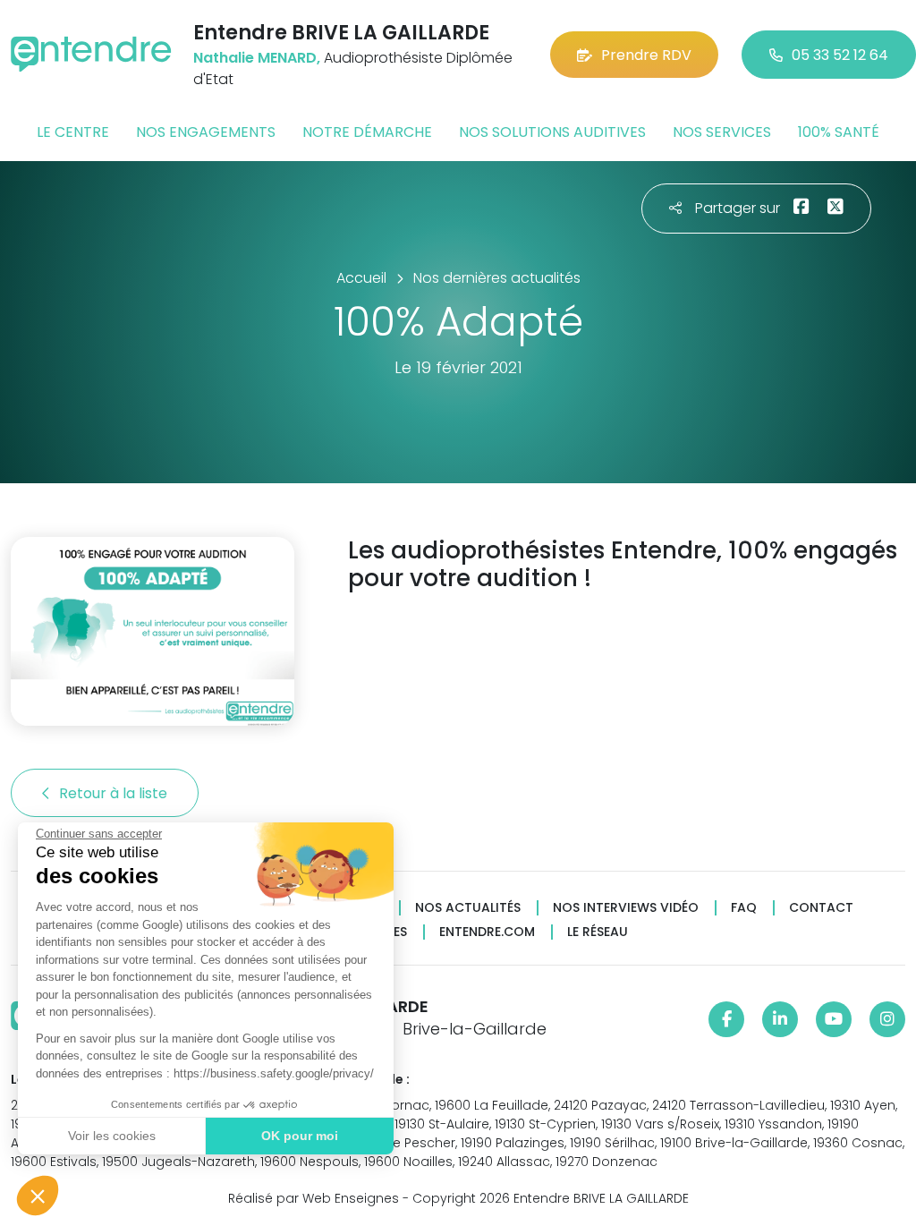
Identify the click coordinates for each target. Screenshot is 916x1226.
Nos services (722, 132)
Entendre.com (487, 932)
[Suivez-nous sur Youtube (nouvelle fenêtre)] (834, 1019)
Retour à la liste (115, 793)
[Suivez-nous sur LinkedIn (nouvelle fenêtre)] (780, 1019)
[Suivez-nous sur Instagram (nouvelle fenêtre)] (887, 1019)
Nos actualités (468, 907)
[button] (37, 1195)
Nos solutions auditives (552, 132)
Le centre (73, 132)
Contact (821, 907)
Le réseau (597, 932)
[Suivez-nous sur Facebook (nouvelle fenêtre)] (726, 1019)
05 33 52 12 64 (840, 55)
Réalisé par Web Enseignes (313, 1198)
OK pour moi (299, 1135)
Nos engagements (206, 132)
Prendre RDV (646, 55)
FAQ (744, 907)
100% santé (838, 132)
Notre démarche (367, 132)
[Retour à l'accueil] (91, 54)
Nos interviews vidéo (626, 907)
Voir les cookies (112, 1135)
